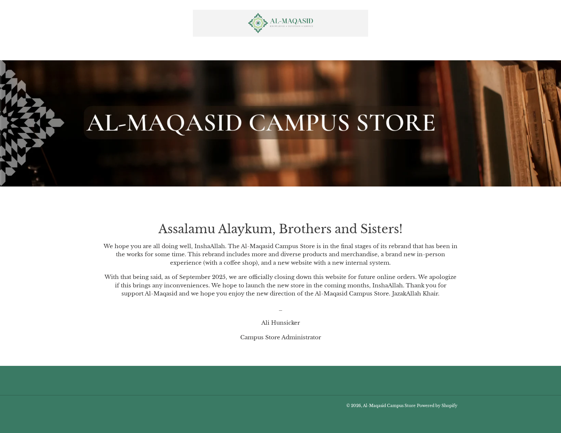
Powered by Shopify (437, 405)
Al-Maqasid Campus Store (389, 405)
